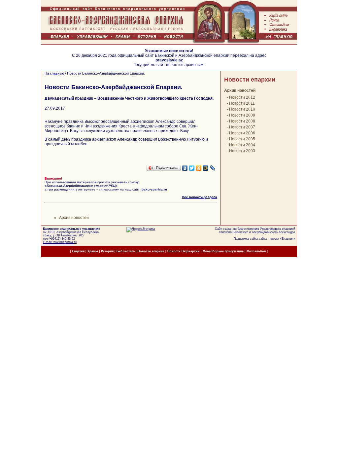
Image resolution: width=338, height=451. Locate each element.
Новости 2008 (242, 121)
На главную (54, 73)
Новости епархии (249, 79)
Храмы (92, 251)
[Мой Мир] (205, 168)
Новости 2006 (242, 133)
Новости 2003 (242, 151)
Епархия (287, 238)
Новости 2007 (242, 127)
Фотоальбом (256, 251)
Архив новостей (74, 217)
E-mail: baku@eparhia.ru (60, 242)
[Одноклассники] (198, 168)
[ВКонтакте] (185, 168)
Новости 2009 (242, 115)
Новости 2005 (242, 139)
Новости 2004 (242, 145)
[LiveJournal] (212, 168)
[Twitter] (191, 168)
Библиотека (126, 251)
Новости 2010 (242, 109)
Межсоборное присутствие (223, 251)
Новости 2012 (242, 97)
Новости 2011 (242, 103)
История (107, 251)
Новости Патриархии (183, 251)
